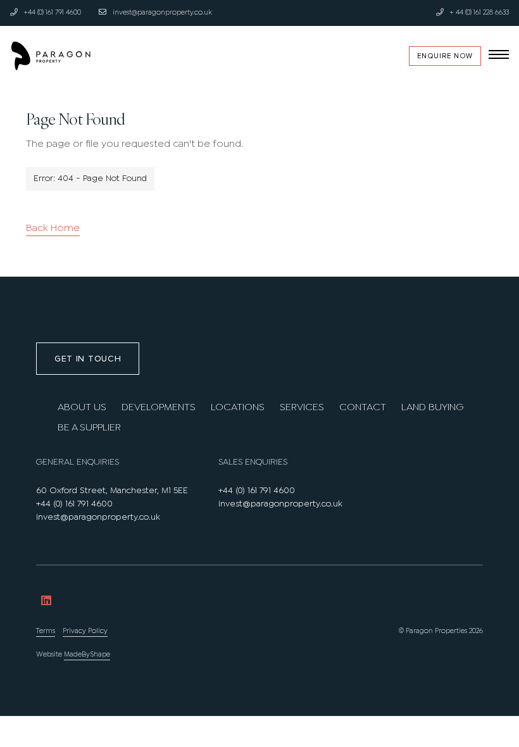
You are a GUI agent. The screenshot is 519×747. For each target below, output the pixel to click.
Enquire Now (445, 56)
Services (302, 407)
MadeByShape (87, 654)
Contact (362, 407)
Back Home (53, 228)
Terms (45, 631)
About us (82, 407)
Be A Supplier (89, 428)
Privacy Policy (85, 631)
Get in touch (87, 358)
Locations (238, 407)
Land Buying (432, 407)
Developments (159, 407)
